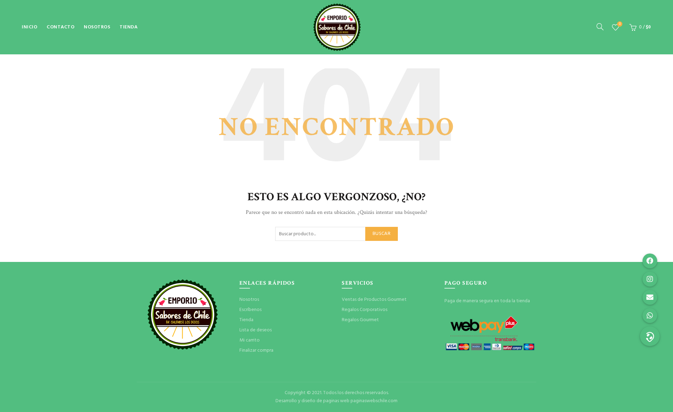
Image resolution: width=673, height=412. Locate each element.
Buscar (381, 234)
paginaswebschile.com (374, 401)
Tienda (128, 27)
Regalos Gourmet (360, 320)
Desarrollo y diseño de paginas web (312, 401)
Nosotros (97, 27)
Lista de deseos (620, 24)
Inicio (29, 27)
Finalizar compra (256, 350)
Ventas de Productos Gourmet (374, 300)
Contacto (60, 27)
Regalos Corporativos (364, 310)
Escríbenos (250, 310)
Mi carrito (249, 340)
